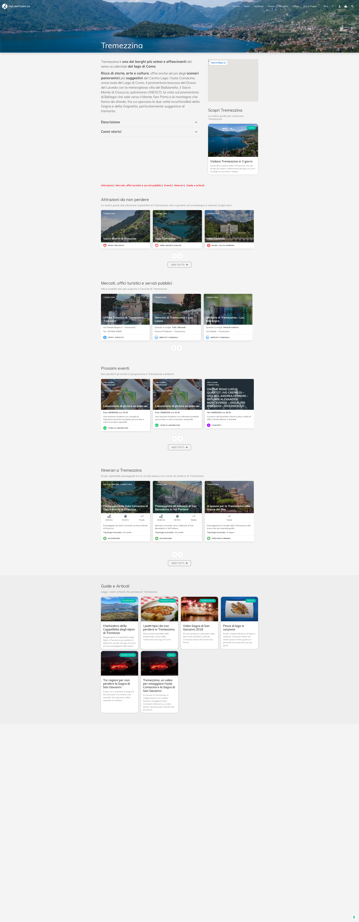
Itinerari (271, 6)
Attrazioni (283, 6)
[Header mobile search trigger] (352, 6)
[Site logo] (16, 6)
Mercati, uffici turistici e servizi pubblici (138, 185)
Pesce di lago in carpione (233, 627)
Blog (326, 6)
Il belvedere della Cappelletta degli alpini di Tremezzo (119, 629)
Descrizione (110, 122)
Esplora (236, 6)
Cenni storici (111, 131)
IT (333, 6)
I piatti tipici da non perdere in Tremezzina (159, 627)
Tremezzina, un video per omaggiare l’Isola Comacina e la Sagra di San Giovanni (159, 685)
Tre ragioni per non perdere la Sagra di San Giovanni (116, 683)
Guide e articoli (195, 185)
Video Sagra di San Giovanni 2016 (196, 627)
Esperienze (259, 6)
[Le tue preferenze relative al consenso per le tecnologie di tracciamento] (354, 917)
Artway (295, 6)
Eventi (246, 6)
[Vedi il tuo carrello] (345, 6)
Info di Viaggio (310, 6)
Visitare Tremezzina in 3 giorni (231, 161)
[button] (150, 122)
